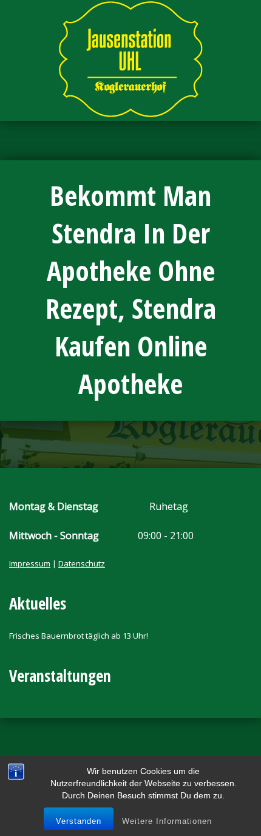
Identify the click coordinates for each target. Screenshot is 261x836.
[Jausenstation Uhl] (130, 59)
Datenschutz (81, 563)
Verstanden (78, 821)
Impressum (29, 563)
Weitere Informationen (167, 821)
